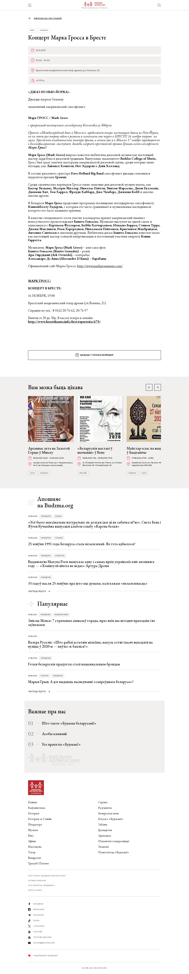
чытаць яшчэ (37, 591)
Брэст (32, 30)
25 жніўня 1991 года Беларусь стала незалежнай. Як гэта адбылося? (81, 543)
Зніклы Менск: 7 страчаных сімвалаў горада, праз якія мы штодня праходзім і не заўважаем (91, 622)
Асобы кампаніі (54, 733)
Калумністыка (36, 808)
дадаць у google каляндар (97, 355)
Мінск (32, 473)
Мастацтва (35, 847)
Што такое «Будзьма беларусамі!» (69, 723)
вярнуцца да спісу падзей (48, 18)
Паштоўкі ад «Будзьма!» (113, 852)
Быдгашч (132, 473)
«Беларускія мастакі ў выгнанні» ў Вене (94, 450)
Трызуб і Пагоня (38, 863)
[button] (157, 387)
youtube (37, 931)
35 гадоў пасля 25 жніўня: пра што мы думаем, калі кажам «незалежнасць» (87, 583)
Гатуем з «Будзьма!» (110, 819)
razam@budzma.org (44, 943)
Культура (44, 676)
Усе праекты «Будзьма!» (61, 744)
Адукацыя (104, 835)
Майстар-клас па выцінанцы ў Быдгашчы (149, 450)
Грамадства (46, 516)
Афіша (32, 841)
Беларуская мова (108, 813)
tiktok (36, 920)
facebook (38, 904)
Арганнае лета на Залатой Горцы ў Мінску (49, 450)
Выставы (83, 473)
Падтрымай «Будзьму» (45, 955)
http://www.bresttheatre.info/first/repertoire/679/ (64, 321)
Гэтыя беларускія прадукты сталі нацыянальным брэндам (74, 664)
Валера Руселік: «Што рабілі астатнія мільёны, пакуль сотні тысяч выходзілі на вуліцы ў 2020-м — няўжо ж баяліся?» (90, 644)
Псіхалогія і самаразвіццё (113, 841)
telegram (38, 915)
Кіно (31, 835)
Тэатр (31, 852)
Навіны (32, 802)
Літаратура (59, 555)
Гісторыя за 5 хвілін (40, 819)
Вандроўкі (34, 858)
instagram (38, 909)
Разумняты (105, 808)
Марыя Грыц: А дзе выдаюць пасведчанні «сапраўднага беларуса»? (81, 681)
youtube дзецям (42, 937)
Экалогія (103, 847)
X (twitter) (38, 926)
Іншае (143, 473)
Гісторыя (59, 538)
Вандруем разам (61, 614)
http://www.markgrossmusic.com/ (100, 266)
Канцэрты (44, 30)
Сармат (103, 802)
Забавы (102, 824)
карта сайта (35, 890)
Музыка (58, 516)
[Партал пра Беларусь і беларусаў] (94, 5)
